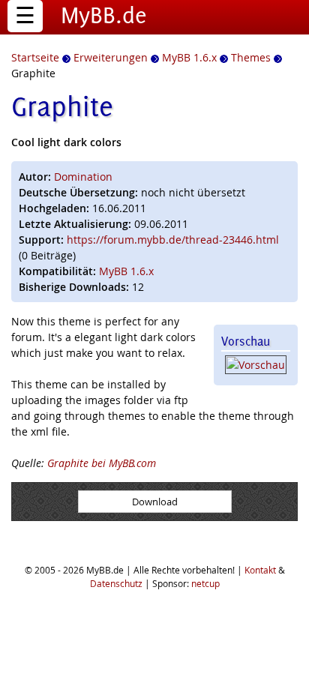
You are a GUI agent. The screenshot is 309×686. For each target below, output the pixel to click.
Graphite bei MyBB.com (101, 463)
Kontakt (260, 570)
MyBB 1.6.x (126, 271)
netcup (205, 583)
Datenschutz (116, 583)
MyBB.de (104, 14)
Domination (83, 176)
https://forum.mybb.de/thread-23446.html (173, 239)
